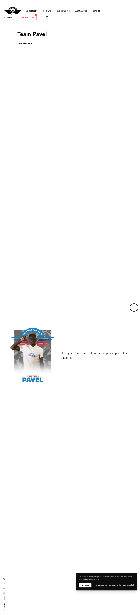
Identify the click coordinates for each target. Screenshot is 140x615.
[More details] (134, 307)
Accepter (85, 585)
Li (4, 583)
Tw (4, 588)
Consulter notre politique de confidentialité (115, 585)
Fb (4, 593)
